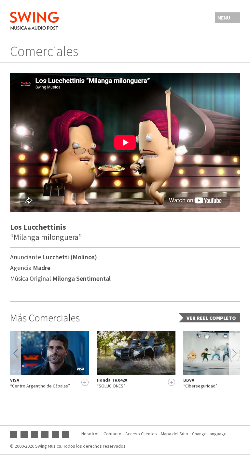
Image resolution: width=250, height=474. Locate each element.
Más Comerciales (45, 317)
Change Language (209, 434)
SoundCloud (55, 434)
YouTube (13, 434)
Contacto (112, 434)
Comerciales (44, 51)
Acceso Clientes (141, 434)
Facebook (24, 434)
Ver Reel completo (211, 318)
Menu (223, 17)
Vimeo (65, 434)
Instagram (34, 434)
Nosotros (90, 434)
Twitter (45, 434)
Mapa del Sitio (174, 434)
